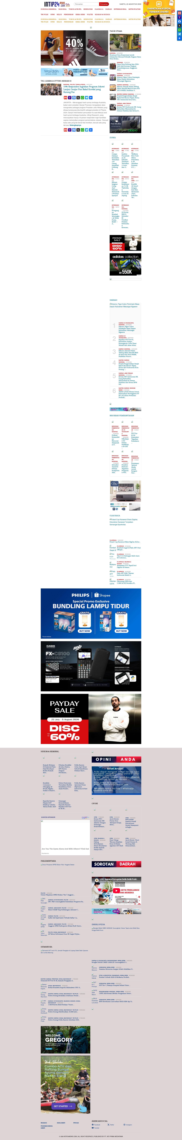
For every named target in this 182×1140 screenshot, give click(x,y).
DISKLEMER (61, 1123)
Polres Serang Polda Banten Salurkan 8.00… (64, 1020)
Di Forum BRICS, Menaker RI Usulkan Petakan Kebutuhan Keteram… (125, 219)
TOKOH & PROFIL (80, 84)
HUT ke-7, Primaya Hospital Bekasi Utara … (114, 985)
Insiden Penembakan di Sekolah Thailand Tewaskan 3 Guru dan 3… (125, 160)
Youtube (96, 1128)
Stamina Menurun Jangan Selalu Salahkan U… (116, 969)
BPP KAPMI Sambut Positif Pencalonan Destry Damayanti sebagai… (131, 823)
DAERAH (119, 73)
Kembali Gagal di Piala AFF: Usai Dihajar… (129, 549)
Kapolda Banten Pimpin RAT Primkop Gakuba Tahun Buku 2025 (49, 804)
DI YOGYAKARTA (127, 73)
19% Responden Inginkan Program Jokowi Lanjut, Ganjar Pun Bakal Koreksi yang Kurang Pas (84, 89)
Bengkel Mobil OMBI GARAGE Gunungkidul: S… (109, 962)
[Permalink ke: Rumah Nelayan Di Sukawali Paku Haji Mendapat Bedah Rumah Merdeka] (50, 760)
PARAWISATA (115, 975)
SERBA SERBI (121, 960)
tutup (145, 1)
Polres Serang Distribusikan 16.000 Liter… (63, 1012)
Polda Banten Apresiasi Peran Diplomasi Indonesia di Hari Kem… (80, 786)
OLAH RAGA (115, 516)
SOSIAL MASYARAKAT (59, 932)
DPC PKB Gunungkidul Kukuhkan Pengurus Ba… (66, 902)
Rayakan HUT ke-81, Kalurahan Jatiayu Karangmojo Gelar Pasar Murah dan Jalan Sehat (127, 342)
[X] (179, 26)
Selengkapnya (75, 125)
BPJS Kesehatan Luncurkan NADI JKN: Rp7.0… (116, 1001)
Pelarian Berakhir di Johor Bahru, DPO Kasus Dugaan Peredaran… (65, 769)
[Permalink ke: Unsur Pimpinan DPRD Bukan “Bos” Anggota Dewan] (65, 877)
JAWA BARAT (57, 908)
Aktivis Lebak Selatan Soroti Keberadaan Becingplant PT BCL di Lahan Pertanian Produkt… (129, 394)
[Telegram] (179, 34)
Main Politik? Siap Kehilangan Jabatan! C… (63, 910)
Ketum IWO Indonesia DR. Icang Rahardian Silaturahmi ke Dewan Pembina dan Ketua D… (129, 109)
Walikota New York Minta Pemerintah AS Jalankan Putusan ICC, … (135, 160)
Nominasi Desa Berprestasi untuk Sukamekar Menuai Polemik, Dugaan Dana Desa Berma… (125, 57)
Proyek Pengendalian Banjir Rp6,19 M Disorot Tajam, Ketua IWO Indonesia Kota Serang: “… (129, 366)
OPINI (132, 180)
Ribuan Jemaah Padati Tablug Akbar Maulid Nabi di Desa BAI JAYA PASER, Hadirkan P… (128, 88)
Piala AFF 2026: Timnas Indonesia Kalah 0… (125, 574)
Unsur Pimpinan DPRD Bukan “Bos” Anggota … (58, 895)
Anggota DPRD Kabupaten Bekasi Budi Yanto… (65, 926)
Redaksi (44, 1123)
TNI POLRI (75, 994)
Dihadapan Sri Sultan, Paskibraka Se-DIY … (125, 443)
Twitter (112, 1125)
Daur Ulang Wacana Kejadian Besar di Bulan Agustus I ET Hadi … (116, 844)
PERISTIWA (55, 979)
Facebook (97, 1125)
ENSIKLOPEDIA (98, 925)
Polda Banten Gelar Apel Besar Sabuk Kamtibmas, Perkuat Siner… (81, 768)
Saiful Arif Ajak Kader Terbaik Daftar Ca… (63, 918)
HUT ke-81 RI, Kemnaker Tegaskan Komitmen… (135, 438)
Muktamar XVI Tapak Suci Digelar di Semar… (126, 566)
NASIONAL (66, 84)
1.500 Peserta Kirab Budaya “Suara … (61, 1005)
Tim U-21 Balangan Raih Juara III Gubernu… (128, 557)
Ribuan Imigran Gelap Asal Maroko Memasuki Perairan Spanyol (115, 188)
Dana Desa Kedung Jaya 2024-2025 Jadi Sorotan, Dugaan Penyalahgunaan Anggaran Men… (128, 67)
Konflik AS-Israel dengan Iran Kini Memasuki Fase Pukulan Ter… (135, 190)
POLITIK (72, 84)
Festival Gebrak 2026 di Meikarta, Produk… (114, 977)
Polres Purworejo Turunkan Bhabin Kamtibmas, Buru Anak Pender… (65, 786)
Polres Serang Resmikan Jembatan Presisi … (64, 996)
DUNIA (113, 138)
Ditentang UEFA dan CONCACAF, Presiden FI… (126, 582)
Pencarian (104, 4)
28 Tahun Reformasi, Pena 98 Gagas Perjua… (64, 934)
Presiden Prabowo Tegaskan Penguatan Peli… (125, 468)
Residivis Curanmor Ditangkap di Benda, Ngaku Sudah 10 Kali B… (49, 786)
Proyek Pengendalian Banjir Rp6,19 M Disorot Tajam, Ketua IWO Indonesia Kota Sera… (128, 98)
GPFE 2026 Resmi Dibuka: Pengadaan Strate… (115, 993)
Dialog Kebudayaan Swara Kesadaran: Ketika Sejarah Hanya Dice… (100, 845)
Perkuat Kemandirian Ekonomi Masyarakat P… (115, 440)
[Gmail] (179, 13)
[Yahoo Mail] (179, 17)
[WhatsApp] (179, 30)
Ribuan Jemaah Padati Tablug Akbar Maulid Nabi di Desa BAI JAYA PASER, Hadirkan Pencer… (128, 353)
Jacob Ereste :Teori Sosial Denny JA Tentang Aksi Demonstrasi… (132, 843)
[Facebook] (179, 21)
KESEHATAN (102, 967)
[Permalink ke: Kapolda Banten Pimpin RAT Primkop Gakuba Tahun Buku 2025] (50, 796)
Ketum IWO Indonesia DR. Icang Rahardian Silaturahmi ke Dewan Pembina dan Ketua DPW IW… (128, 380)
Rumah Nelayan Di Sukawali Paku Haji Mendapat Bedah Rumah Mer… (49, 769)
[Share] (179, 38)
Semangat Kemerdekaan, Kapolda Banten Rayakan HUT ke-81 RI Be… (65, 804)
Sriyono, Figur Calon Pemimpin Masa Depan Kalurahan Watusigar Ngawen (128, 79)
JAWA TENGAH (127, 103)
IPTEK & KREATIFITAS (105, 975)
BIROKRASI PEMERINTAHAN (122, 416)
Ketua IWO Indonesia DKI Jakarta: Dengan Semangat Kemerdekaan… (100, 822)
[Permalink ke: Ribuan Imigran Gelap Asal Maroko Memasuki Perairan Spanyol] (116, 173)
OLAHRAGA (113, 540)
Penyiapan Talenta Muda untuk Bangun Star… (135, 468)
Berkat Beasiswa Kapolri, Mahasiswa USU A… (64, 987)
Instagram (129, 1125)
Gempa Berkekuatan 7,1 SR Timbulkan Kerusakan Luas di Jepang (125, 188)
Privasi (76, 1123)
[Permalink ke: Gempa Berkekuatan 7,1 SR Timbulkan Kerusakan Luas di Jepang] (125, 173)
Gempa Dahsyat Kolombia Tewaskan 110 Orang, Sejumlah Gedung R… (115, 161)
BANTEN (119, 94)
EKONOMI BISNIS (112, 960)
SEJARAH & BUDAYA (69, 1001)
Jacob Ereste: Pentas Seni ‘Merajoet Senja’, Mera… (115, 822)
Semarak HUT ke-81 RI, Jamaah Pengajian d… (57, 981)
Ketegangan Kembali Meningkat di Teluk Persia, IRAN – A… (115, 217)
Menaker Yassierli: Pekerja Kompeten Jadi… (115, 468)
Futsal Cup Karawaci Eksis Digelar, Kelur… (125, 542)
